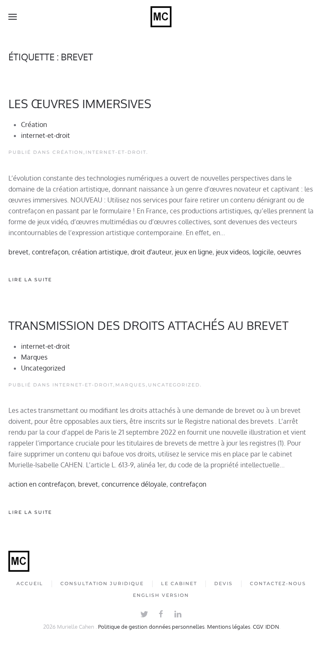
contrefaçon (50, 252)
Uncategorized (43, 368)
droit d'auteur (151, 252)
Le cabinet (179, 583)
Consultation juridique (102, 583)
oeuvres (289, 252)
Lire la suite (30, 280)
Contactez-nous (278, 583)
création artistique (99, 252)
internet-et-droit (45, 135)
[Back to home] (161, 17)
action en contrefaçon (41, 484)
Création (34, 124)
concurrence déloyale (133, 484)
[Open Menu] (12, 17)
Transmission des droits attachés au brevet (148, 325)
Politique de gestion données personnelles (151, 626)
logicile (263, 252)
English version (161, 595)
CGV (258, 626)
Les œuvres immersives (79, 103)
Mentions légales (228, 626)
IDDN (272, 626)
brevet (18, 252)
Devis (223, 583)
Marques (34, 357)
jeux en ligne (194, 252)
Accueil (29, 583)
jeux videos (232, 252)
